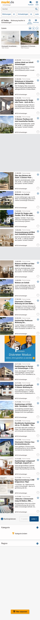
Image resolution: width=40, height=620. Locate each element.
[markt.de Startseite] (7, 2)
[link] (10, 41)
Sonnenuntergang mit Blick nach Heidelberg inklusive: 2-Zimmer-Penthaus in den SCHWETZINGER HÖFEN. (25, 233)
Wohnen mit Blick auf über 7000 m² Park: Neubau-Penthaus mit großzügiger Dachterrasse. (24, 265)
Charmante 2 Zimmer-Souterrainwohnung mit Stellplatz (25, 443)
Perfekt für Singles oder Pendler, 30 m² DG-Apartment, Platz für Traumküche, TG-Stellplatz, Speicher (24, 214)
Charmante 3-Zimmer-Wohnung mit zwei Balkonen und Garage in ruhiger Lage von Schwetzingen (24, 303)
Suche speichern (29, 23)
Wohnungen (6, 14)
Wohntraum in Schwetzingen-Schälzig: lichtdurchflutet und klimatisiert (24, 82)
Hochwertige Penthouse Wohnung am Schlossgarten (24, 321)
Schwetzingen (23, 14)
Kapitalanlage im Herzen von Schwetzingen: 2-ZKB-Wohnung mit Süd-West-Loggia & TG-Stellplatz (24, 367)
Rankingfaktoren (10, 519)
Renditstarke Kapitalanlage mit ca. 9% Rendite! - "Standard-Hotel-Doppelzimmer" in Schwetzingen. (25, 424)
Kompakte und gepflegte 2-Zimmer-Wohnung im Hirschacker (24, 386)
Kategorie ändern (21, 534)
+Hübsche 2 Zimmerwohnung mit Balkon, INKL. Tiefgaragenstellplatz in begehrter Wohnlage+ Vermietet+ (24, 500)
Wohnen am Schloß (22, 194)
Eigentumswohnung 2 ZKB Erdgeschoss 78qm (24, 481)
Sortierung (36, 22)
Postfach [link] (30, 5)
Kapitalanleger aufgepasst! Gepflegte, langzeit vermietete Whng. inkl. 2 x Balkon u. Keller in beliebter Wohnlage (25, 462)
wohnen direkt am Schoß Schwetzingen (24, 63)
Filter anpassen (21, 612)
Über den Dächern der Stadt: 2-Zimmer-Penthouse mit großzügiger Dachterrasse (23, 177)
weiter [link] (33, 519)
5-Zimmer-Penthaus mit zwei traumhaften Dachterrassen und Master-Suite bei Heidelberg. (25, 120)
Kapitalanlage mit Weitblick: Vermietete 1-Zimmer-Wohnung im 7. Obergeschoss (24, 405)
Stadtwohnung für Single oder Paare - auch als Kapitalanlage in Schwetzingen (24, 101)
